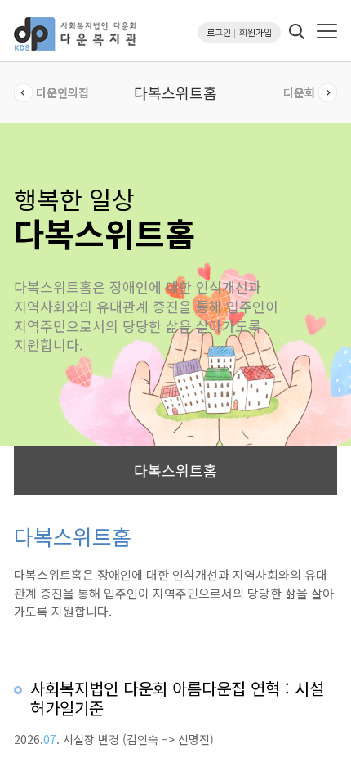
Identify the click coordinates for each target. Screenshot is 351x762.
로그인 (219, 31)
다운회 (299, 92)
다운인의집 (62, 92)
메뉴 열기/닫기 (327, 31)
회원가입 (255, 31)
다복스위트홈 (175, 470)
